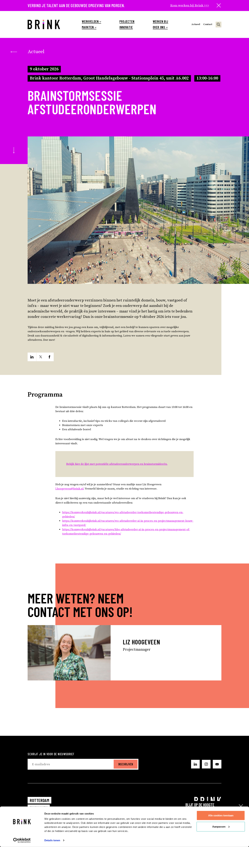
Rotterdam (39, 800)
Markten (88, 27)
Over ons (159, 27)
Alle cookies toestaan (220, 815)
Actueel (195, 24)
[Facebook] (49, 357)
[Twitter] (40, 357)
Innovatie (126, 27)
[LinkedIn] (32, 357)
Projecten (126, 21)
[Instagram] (206, 764)
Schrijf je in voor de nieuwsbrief (51, 754)
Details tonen (52, 840)
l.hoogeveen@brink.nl (69, 489)
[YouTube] (217, 764)
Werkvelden (90, 21)
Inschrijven (125, 764)
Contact (207, 24)
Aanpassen (218, 826)
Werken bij (160, 21)
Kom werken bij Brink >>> (189, 5)
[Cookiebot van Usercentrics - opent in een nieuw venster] (22, 840)
